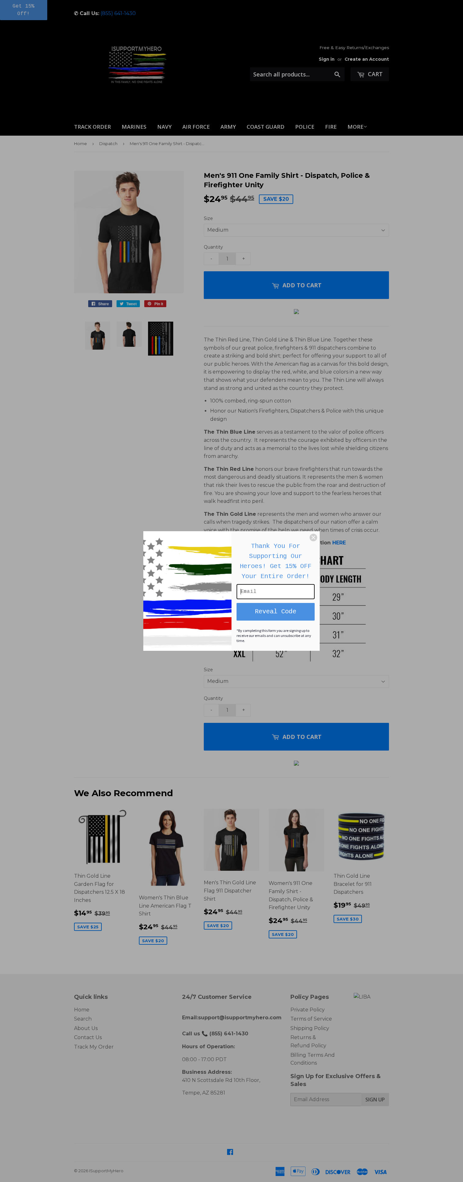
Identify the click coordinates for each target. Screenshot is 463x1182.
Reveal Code (275, 611)
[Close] (313, 537)
